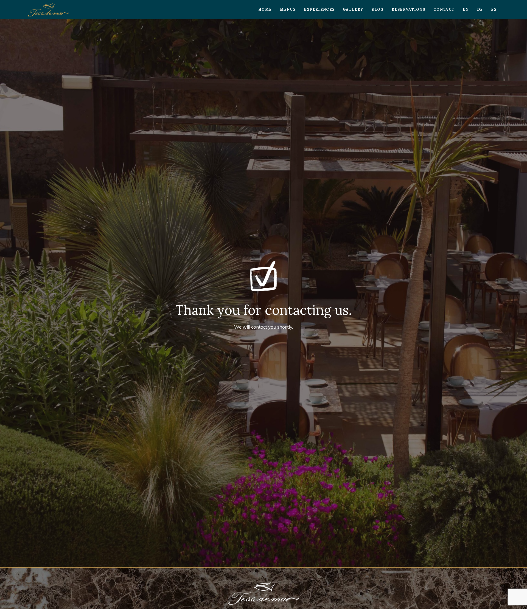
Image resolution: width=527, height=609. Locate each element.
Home (265, 9)
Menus (288, 9)
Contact (444, 9)
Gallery (353, 9)
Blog (377, 9)
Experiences (319, 9)
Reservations (408, 9)
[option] (263, 293)
